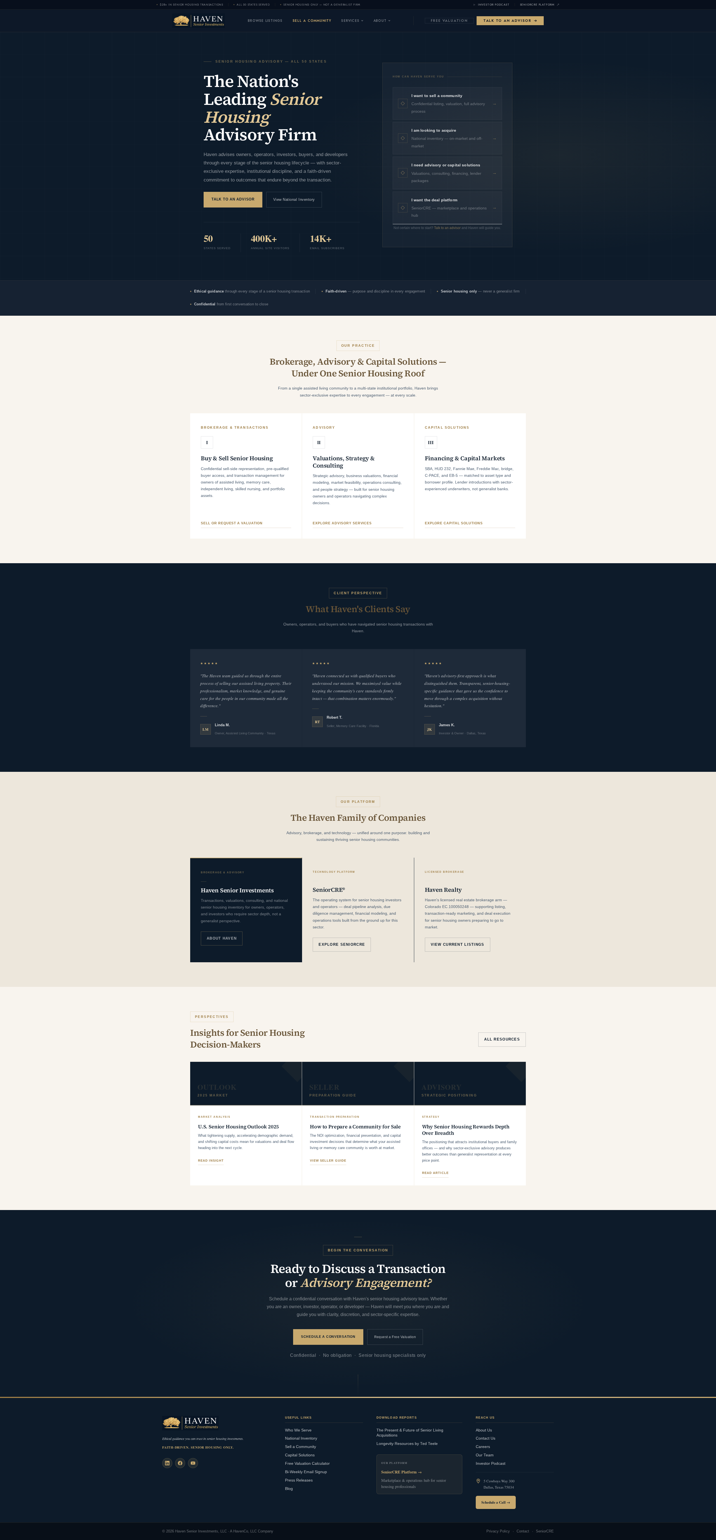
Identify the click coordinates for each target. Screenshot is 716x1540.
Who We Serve (298, 1430)
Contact (523, 1531)
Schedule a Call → (495, 1502)
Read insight (211, 1160)
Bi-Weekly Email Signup (306, 1472)
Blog (289, 1489)
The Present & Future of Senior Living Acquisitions (409, 1433)
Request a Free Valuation (395, 1337)
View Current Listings (457, 944)
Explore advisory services (342, 523)
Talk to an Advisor (507, 20)
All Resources (502, 1039)
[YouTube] (193, 1463)
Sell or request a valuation (232, 523)
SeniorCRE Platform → (401, 1472)
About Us (484, 1430)
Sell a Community (312, 20)
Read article (435, 1173)
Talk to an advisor (447, 228)
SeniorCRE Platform (537, 4)
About (380, 20)
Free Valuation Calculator (307, 1463)
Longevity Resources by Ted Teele (407, 1444)
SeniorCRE (545, 1531)
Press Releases (299, 1480)
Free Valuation (449, 20)
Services (350, 20)
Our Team (485, 1455)
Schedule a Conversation (328, 1337)
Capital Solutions (300, 1455)
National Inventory (301, 1438)
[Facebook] (180, 1463)
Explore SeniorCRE (342, 944)
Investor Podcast (494, 4)
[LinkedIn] (167, 1463)
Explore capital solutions (454, 523)
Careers (483, 1447)
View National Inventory (294, 199)
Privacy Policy (498, 1531)
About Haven (222, 938)
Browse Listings (265, 20)
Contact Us (485, 1438)
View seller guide (328, 1160)
